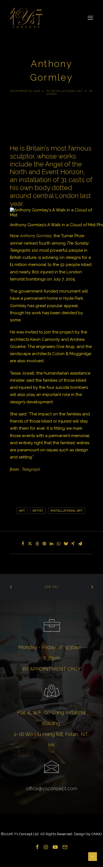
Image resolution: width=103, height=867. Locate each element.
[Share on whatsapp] (58, 543)
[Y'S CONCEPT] (26, 17)
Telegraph (31, 469)
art (22, 510)
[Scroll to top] (92, 856)
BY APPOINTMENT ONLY (52, 669)
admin (51, 93)
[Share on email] (80, 543)
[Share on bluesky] (66, 543)
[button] (90, 17)
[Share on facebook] (23, 543)
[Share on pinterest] (44, 543)
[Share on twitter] (30, 543)
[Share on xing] (73, 543)
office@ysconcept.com (51, 788)
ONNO (96, 834)
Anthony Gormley (36, 235)
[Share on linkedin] (51, 543)
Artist (37, 510)
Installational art (66, 90)
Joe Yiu (51, 587)
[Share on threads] (37, 543)
